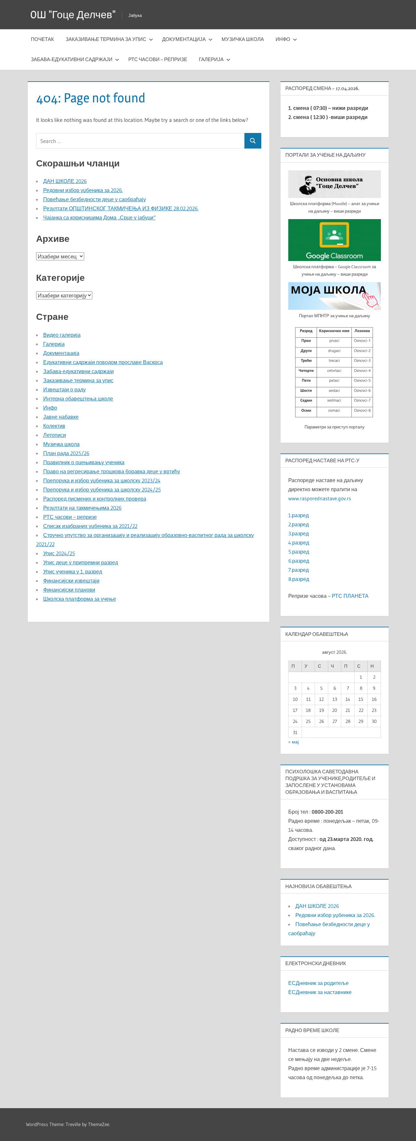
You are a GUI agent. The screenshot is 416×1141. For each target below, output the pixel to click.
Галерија (211, 59)
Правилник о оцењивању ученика (83, 462)
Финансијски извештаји (71, 580)
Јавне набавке (61, 416)
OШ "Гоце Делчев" (73, 14)
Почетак (42, 39)
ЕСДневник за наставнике (320, 992)
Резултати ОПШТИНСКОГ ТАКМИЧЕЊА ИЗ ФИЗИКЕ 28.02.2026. (121, 208)
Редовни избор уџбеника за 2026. (83, 190)
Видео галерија (62, 335)
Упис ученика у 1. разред (72, 571)
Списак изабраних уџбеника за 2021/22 (90, 526)
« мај (293, 742)
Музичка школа (243, 39)
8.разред (298, 579)
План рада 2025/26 (66, 453)
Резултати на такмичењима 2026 (82, 508)
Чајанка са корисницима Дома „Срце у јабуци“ (99, 217)
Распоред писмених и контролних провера (94, 498)
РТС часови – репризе (157, 59)
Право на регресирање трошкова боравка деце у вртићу (111, 471)
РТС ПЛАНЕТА (350, 596)
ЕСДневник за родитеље (318, 983)
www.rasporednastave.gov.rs (319, 498)
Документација (184, 39)
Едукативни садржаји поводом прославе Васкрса (103, 362)
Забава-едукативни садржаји (71, 59)
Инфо (283, 39)
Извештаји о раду (64, 389)
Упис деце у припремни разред (80, 562)
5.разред (298, 551)
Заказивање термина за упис (106, 39)
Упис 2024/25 (59, 553)
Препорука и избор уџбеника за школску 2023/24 (102, 480)
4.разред (298, 542)
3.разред (298, 533)
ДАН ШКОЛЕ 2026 (65, 181)
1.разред (298, 515)
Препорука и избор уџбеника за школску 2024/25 (102, 489)
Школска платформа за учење (79, 599)
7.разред (298, 570)
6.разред (298, 560)
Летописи (54, 435)
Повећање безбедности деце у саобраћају (94, 199)
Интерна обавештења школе (78, 398)
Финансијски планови (69, 589)
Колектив (54, 426)
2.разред (298, 524)
